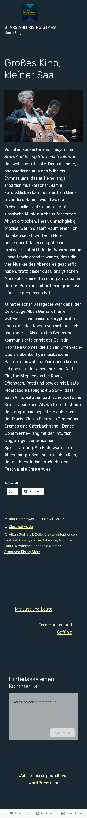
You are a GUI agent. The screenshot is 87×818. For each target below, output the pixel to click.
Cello (39, 535)
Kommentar (62, 732)
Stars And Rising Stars (22, 552)
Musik (8, 546)
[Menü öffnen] (80, 20)
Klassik (24, 540)
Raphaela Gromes (47, 546)
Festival (10, 540)
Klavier (36, 540)
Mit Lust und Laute (33, 609)
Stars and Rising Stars (30, 27)
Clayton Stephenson (60, 535)
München (66, 540)
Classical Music (21, 527)
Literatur (50, 540)
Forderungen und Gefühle (55, 628)
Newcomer (23, 546)
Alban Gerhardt (21, 535)
